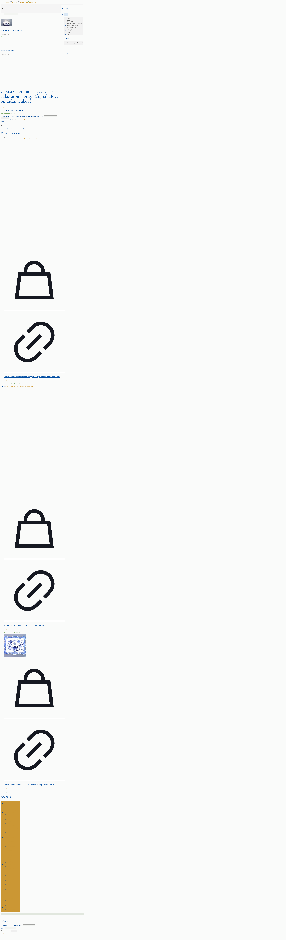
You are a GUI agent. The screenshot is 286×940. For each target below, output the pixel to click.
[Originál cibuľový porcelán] (19, 2)
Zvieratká (9, 891)
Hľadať (2, 14)
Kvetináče (9, 900)
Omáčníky (9, 870)
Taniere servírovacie (11, 810)
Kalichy (8, 816)
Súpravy (5, 893)
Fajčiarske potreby (11, 897)
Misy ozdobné (10, 852)
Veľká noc (9, 888)
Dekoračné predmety (9, 879)
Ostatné (5, 895)
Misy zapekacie (10, 859)
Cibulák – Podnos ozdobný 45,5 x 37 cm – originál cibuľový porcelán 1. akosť (29, 785)
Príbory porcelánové (11, 909)
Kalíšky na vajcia (10, 818)
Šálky (8, 827)
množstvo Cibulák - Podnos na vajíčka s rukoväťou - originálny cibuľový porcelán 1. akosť (22, 116)
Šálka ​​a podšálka (11, 825)
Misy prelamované (11, 853)
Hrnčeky (8, 814)
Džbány (8, 866)
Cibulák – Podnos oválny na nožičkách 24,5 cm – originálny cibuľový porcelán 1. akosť (32, 377)
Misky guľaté (21, 119)
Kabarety (9, 843)
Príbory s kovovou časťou (13, 911)
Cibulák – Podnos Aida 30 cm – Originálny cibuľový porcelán (24, 625)
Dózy (8, 873)
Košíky (8, 845)
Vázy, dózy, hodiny (8, 871)
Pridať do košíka (4, 118)
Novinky (5, 802)
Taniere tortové (10, 809)
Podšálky (9, 821)
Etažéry (8, 839)
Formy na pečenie (11, 841)
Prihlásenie (14, 931)
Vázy (8, 877)
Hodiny (8, 875)
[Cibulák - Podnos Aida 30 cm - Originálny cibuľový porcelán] (34, 442)
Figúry (8, 880)
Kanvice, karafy (10, 868)
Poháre (8, 823)
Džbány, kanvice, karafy (9, 864)
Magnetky (9, 882)
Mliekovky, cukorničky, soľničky (11, 828)
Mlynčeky (9, 884)
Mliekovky (9, 832)
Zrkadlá (8, 905)
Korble (8, 819)
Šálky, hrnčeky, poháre (9, 812)
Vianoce (8, 889)
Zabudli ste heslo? (5, 934)
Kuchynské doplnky (8, 907)
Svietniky (9, 904)
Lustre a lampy (10, 898)
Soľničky (9, 836)
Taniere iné (9, 807)
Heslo (2, 928)
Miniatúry (9, 902)
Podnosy (26, 119)
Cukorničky (9, 830)
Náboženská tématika (12, 886)
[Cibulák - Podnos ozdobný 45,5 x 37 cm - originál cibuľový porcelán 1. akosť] (34, 645)
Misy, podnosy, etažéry (9, 837)
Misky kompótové (11, 846)
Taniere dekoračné (11, 805)
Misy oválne (9, 850)
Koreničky (9, 834)
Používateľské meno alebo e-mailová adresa (12, 925)
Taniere (5, 803)
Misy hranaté (10, 862)
